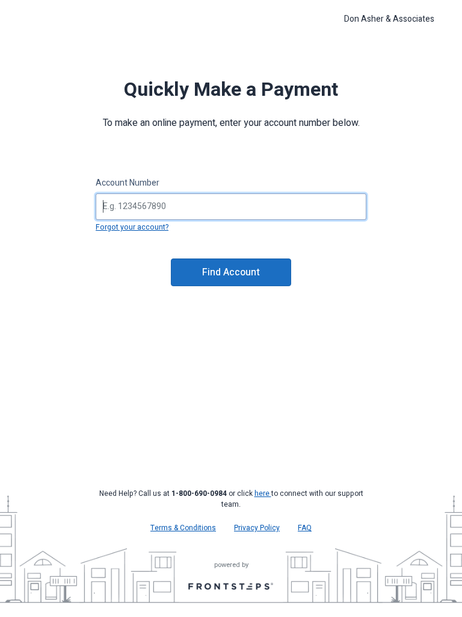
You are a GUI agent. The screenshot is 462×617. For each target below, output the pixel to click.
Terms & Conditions (183, 527)
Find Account (231, 272)
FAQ (305, 527)
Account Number (127, 183)
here (262, 493)
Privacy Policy (257, 527)
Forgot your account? (132, 227)
